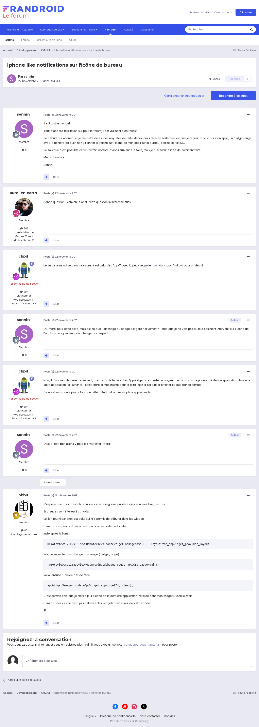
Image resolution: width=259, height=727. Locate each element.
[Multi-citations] (46, 177)
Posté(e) (60, 114)
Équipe (25, 39)
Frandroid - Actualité (20, 29)
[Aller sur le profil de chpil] (24, 271)
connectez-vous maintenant (142, 644)
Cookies (169, 716)
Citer (56, 177)
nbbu (23, 495)
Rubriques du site (51, 29)
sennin (29, 76)
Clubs (72, 39)
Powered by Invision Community (129, 721)
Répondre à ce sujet (233, 95)
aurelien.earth (23, 193)
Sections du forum (84, 29)
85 (25, 530)
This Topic (235, 29)
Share (215, 78)
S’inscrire (246, 12)
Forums (9, 39)
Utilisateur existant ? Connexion (208, 12)
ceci (155, 265)
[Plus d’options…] (249, 114)
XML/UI (55, 81)
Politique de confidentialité (118, 716)
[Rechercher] (251, 29)
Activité (128, 29)
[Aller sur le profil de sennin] (11, 78)
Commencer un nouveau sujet (184, 95)
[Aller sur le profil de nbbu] (24, 509)
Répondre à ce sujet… (44, 660)
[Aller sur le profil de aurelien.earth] (24, 207)
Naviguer (110, 29)
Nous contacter (150, 716)
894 (25, 291)
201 (25, 228)
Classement (147, 29)
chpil (23, 256)
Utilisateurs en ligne (49, 39)
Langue (89, 716)
